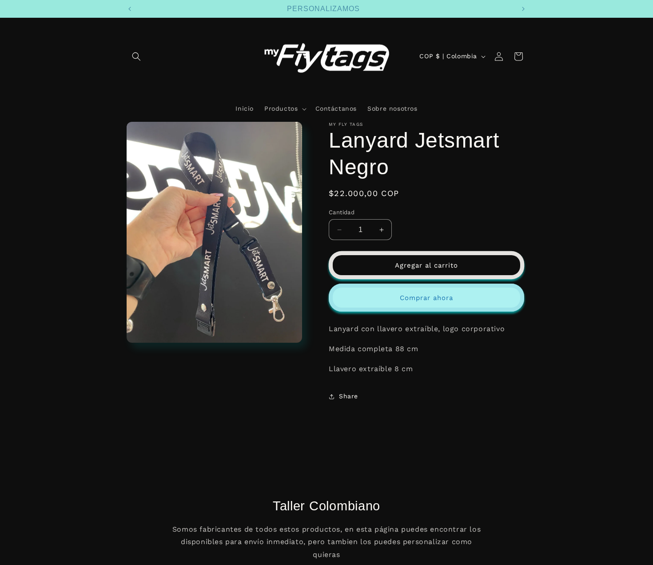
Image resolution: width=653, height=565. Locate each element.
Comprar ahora (426, 298)
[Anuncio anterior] (129, 8)
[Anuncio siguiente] (523, 8)
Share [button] (348, 396)
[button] (136, 56)
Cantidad (341, 212)
